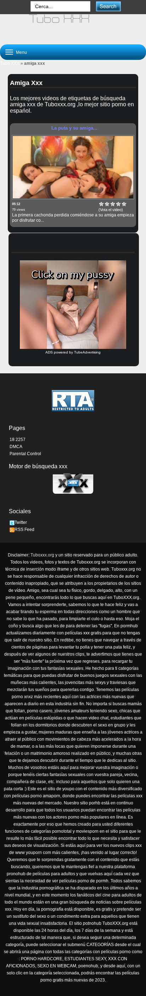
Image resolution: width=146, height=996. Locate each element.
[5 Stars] (124, 204)
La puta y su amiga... (74, 128)
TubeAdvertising (87, 352)
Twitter (21, 522)
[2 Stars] (107, 204)
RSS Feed (24, 529)
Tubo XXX (9, 63)
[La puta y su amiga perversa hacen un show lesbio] (73, 167)
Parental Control (25, 453)
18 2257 (18, 439)
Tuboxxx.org (42, 555)
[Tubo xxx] (73, 26)
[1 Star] (101, 204)
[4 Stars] (118, 204)
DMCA (16, 446)
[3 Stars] (113, 204)
